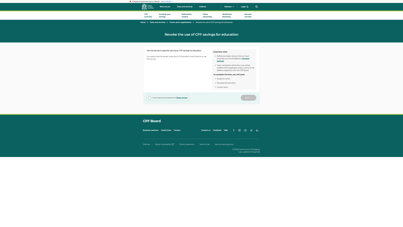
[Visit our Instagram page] (239, 130)
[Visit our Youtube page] (245, 130)
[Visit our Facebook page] (233, 130)
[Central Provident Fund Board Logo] (149, 7)
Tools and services (185, 7)
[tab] (149, 15)
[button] (256, 6)
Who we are (165, 7)
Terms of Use (181, 98)
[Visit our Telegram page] (251, 130)
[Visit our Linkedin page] (257, 130)
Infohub (202, 7)
